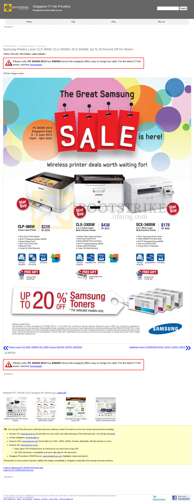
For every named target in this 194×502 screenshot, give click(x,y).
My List (161, 22)
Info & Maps (25, 54)
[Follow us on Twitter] (159, 500)
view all (61, 392)
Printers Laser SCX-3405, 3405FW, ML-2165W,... (46, 420)
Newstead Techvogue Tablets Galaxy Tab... (75, 420)
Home (29, 22)
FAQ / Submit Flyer (9, 499)
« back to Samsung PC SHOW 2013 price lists (23, 468)
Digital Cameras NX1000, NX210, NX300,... (16, 420)
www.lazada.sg (32, 437)
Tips (73, 22)
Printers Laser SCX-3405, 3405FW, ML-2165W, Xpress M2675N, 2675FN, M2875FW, (42, 347)
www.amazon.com (30, 441)
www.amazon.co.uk (29, 445)
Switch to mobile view (66, 499)
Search (19, 499)
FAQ (114, 22)
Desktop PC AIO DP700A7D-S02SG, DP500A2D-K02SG (105, 420)
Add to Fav (11, 353)
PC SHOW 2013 (9, 46)
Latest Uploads (38, 54)
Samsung (42, 46)
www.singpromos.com (52, 456)
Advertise (45, 499)
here (112, 434)
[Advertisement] (52, 35)
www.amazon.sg (28, 434)
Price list (14, 54)
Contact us (36, 499)
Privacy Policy (53, 499)
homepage (36, 64)
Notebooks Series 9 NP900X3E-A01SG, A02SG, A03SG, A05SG (160, 347)
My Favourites (27, 499)
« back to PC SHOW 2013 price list (18, 470)
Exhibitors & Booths (27, 46)
